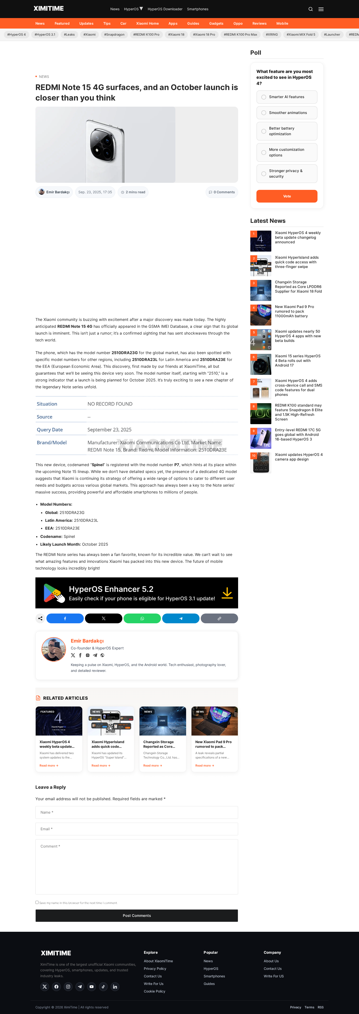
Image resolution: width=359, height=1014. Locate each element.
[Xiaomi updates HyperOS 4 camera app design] (287, 462)
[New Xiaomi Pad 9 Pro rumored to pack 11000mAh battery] (287, 315)
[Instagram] (87, 656)
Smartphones (197, 9)
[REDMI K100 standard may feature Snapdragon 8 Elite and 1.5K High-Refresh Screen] (287, 413)
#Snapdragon (114, 34)
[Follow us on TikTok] (103, 986)
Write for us (154, 984)
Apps (173, 23)
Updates (86, 23)
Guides (193, 23)
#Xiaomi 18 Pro (204, 34)
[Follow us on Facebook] (56, 986)
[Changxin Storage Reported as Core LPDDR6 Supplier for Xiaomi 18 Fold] (287, 290)
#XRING (272, 34)
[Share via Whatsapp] (142, 618)
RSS (321, 1007)
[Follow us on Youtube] (91, 986)
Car (123, 23)
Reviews (260, 23)
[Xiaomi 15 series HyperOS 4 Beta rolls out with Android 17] (287, 364)
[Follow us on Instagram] (68, 986)
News (114, 9)
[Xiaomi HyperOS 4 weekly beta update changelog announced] (287, 241)
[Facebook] (80, 656)
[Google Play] (136, 606)
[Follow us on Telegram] (79, 986)
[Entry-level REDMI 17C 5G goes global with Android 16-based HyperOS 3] (287, 438)
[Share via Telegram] (181, 618)
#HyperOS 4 (16, 34)
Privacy (295, 1007)
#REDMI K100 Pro (146, 34)
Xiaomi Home (147, 23)
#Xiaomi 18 (176, 34)
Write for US (274, 976)
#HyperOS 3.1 (45, 34)
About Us (271, 961)
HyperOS (133, 9)
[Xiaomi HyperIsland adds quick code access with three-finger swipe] (287, 265)
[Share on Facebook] (65, 618)
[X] (73, 656)
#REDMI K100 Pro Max (240, 34)
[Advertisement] (136, 56)
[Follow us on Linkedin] (115, 986)
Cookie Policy (154, 991)
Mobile (282, 23)
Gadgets (216, 23)
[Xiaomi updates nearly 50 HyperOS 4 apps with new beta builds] (287, 339)
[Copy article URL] (219, 618)
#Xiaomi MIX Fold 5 (301, 34)
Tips (107, 23)
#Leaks (69, 34)
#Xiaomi (89, 34)
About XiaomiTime (158, 961)
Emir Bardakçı (58, 192)
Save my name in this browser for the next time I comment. (78, 903)
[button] (311, 9)
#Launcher (332, 34)
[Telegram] (95, 656)
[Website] (102, 656)
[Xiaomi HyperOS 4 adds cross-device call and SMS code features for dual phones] (287, 389)
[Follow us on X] (44, 986)
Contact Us (153, 976)
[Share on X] (103, 618)
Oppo (238, 23)
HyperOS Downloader (165, 9)
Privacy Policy (155, 968)
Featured (62, 23)
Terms (309, 1007)
